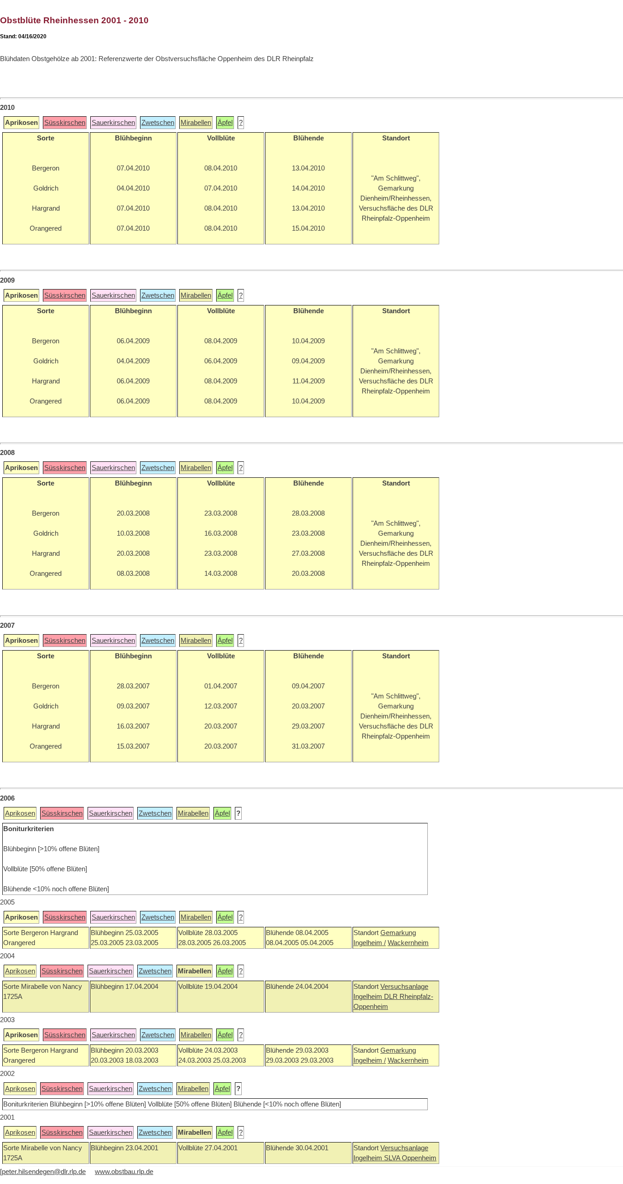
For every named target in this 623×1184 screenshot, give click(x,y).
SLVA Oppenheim (410, 1158)
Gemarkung (398, 932)
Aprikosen (20, 813)
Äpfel (225, 122)
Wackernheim (408, 942)
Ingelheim (368, 996)
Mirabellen (196, 122)
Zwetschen (157, 122)
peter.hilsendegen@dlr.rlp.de (44, 1171)
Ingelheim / (369, 942)
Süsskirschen (64, 122)
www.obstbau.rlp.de (124, 1171)
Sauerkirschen (113, 122)
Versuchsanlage (404, 986)
